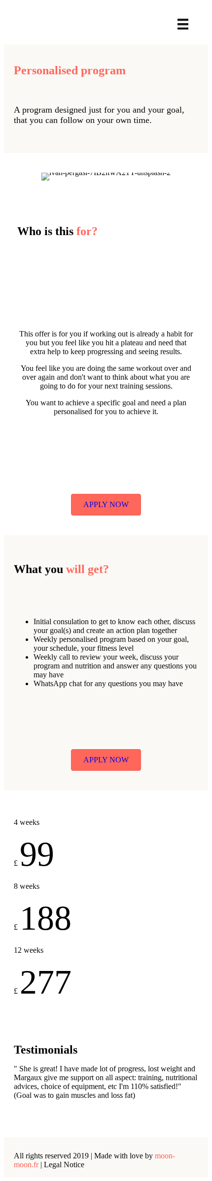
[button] (106, 504)
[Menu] (183, 24)
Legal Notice (64, 1164)
